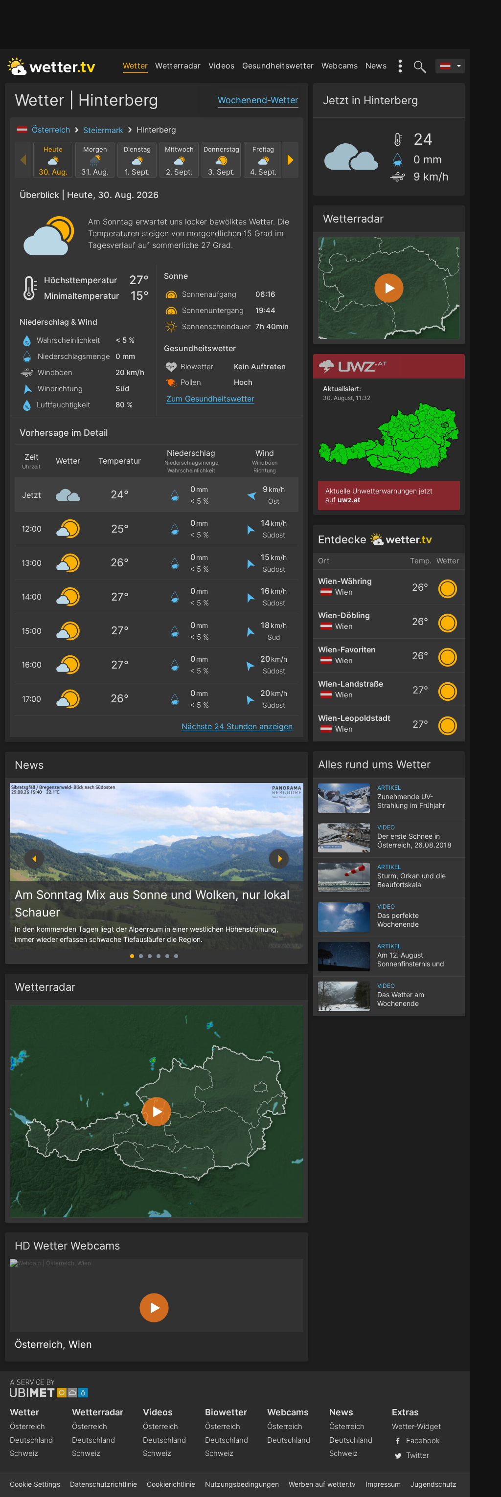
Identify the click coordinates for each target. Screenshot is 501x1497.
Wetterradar (178, 65)
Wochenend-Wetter (258, 100)
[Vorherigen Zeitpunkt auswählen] (23, 160)
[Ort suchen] (418, 66)
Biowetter (226, 1412)
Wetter (135, 65)
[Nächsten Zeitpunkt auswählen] (289, 160)
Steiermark (104, 130)
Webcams (339, 65)
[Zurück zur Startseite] (51, 66)
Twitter (416, 1455)
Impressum (383, 1484)
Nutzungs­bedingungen (242, 1484)
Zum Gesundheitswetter (210, 398)
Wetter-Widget (416, 1426)
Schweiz (24, 1453)
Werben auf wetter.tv (322, 1484)
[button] (279, 859)
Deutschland (31, 1440)
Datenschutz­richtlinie (103, 1484)
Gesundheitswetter (278, 65)
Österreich (52, 129)
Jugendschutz (433, 1484)
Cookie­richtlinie (171, 1484)
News (376, 65)
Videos (221, 65)
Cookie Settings (35, 1484)
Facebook (422, 1440)
